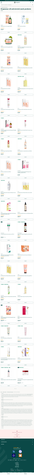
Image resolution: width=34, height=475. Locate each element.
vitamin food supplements (30, 394)
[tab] (17, 440)
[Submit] (33, 5)
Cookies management (10, 472)
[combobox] (17, 5)
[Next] (18, 388)
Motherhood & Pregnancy (4, 7)
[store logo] (17, 3)
